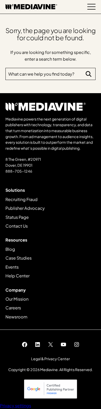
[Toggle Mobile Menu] (91, 7)
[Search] (88, 74)
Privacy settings (15, 405)
